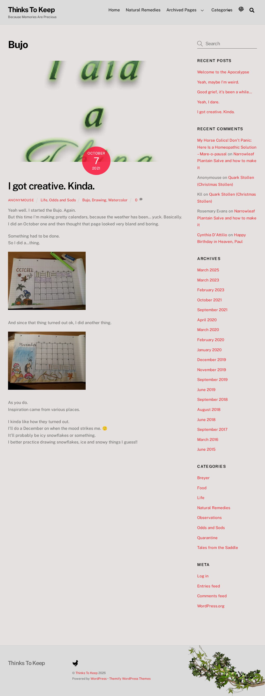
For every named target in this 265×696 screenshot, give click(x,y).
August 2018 (208, 409)
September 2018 (212, 399)
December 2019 (211, 359)
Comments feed (212, 596)
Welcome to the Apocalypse (223, 72)
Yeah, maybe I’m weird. (218, 82)
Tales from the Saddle (217, 547)
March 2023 (208, 280)
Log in (203, 576)
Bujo (86, 200)
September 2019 (212, 379)
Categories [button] (221, 9)
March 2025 (208, 270)
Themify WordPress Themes (130, 678)
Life (44, 200)
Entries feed (208, 586)
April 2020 (207, 320)
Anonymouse (21, 200)
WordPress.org (210, 606)
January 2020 (209, 350)
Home (114, 9)
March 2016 (207, 439)
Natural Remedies (143, 9)
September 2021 (212, 310)
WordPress (99, 678)
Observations (209, 517)
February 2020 (210, 340)
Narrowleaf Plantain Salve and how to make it (226, 161)
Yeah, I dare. (208, 102)
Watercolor (118, 200)
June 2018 (206, 419)
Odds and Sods (62, 200)
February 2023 (210, 290)
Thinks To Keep (87, 673)
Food (202, 488)
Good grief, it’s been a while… (224, 92)
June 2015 (206, 449)
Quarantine (207, 538)
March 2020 (208, 329)
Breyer (203, 478)
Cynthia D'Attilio (212, 235)
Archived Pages (181, 9)
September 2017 (212, 429)
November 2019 (211, 370)
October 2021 (209, 300)
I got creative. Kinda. (51, 186)
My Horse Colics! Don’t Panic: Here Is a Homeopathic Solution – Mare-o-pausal (226, 147)
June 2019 (206, 389)
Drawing (99, 200)
